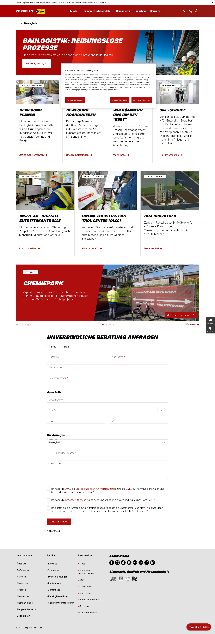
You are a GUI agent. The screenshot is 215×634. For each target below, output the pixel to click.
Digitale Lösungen (57, 576)
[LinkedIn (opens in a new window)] (141, 562)
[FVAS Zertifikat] (134, 578)
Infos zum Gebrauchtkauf (86, 572)
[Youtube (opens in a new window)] (129, 562)
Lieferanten (54, 583)
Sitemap (84, 606)
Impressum (85, 593)
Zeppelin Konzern (26, 609)
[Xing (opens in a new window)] (146, 562)
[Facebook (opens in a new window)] (111, 562)
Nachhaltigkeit (25, 603)
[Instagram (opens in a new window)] (117, 562)
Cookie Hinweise (88, 612)
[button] (103, 324)
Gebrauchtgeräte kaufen (61, 603)
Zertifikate (54, 589)
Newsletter (23, 596)
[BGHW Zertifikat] (127, 578)
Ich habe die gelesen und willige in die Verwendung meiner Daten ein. (102, 500)
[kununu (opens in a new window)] (152, 562)
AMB (67, 488)
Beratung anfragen (36, 63)
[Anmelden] (196, 11)
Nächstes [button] (190, 324)
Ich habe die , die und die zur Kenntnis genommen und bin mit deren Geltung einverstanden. (107, 490)
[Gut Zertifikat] (113, 578)
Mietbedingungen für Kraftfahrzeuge (96, 488)
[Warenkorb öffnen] (191, 11)
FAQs (82, 563)
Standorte (53, 570)
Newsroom (22, 583)
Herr (66, 346)
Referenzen (23, 570)
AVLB (129, 488)
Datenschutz (86, 586)
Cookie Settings (119, 100)
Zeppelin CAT (24, 616)
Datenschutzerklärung (77, 500)
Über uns (21, 563)
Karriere (155, 11)
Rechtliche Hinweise (90, 599)
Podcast (21, 589)
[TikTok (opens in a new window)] (123, 562)
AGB (81, 580)
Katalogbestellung (58, 596)
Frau (53, 346)
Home (19, 23)
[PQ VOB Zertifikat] (121, 578)
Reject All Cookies (75, 100)
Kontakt (52, 563)
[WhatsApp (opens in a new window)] (135, 562)
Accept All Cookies (141, 100)
